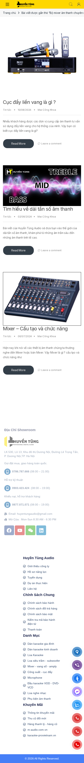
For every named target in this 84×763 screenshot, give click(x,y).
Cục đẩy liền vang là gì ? (29, 102)
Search (71, 4)
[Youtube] (20, 530)
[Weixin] (30, 530)
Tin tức (7, 109)
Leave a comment (51, 143)
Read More (18, 143)
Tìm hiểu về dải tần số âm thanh (38, 209)
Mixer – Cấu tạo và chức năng (35, 329)
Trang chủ (9, 12)
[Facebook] (9, 530)
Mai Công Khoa (47, 109)
